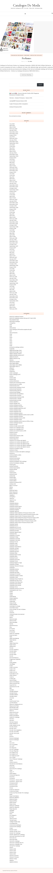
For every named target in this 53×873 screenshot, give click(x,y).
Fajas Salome (13, 640)
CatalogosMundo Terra (15, 590)
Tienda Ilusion (13, 820)
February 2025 (13, 128)
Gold (11, 661)
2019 (11, 336)
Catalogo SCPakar (14, 564)
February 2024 (13, 138)
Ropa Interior (13, 802)
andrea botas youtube (15, 400)
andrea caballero (14, 401)
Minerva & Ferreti (14, 712)
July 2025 (12, 124)
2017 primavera (13, 332)
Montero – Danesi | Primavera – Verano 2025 (21, 98)
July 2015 (12, 286)
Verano (11, 847)
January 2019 (13, 220)
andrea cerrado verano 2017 (17, 426)
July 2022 (12, 159)
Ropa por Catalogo (14, 805)
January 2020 (13, 201)
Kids (11, 688)
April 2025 (12, 125)
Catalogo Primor (14, 561)
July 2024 (12, 136)
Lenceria (12, 698)
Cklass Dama (13, 599)
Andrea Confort (14, 432)
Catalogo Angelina (14, 509)
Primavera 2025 (14, 786)
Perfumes (26, 55)
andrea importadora (15, 467)
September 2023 (14, 143)
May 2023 (12, 148)
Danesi (11, 623)
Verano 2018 (13, 849)
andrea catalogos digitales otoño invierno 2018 (21, 414)
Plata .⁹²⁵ (12, 772)
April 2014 (12, 305)
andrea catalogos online (16, 419)
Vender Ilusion (13, 829)
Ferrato (11, 648)
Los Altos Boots (13, 702)
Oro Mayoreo (13, 747)
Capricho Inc (13, 500)
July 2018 (12, 230)
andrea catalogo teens (15, 410)
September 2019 (14, 207)
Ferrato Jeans (13, 651)
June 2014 (12, 304)
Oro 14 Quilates (14, 744)
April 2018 (12, 235)
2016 (11, 326)
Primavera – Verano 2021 (16, 781)
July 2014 (12, 302)
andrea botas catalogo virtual (17, 387)
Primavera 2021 (13, 784)
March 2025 (13, 127)
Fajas (11, 636)
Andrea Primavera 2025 (16, 107)
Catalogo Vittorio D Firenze (16, 566)
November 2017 (14, 243)
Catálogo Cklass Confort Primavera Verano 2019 (22, 516)
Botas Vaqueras (13, 492)
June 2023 (12, 146)
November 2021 (14, 170)
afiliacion (12, 368)
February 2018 (13, 238)
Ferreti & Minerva (14, 657)
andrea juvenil (13, 474)
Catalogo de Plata (14, 530)
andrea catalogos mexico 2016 (17, 418)
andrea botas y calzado (15, 398)
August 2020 (13, 191)
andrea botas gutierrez (15, 390)
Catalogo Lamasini (14, 548)
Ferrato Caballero (14, 649)
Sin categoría (13, 815)
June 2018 (12, 231)
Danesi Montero (14, 625)
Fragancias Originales (17, 55)
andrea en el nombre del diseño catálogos (20, 445)
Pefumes (12, 765)
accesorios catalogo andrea (16, 347)
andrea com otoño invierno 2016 (18, 430)
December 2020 (14, 185)
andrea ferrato (13, 456)
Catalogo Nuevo (14, 558)
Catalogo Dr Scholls (15, 535)
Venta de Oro (13, 837)
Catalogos (12, 567)
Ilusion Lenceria (14, 667)
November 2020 (14, 186)
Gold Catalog (13, 662)
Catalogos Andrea (14, 569)
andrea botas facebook (15, 389)
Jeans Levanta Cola (14, 683)
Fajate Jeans (13, 644)
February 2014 (13, 309)
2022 (11, 340)
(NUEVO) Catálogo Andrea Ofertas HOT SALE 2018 (23, 318)
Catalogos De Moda (26, 5)
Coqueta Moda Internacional (17, 614)
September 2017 (14, 246)
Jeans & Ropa (13, 680)
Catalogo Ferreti (14, 541)
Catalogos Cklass (14, 570)
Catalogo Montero (14, 551)
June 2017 (12, 251)
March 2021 (12, 180)
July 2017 (12, 249)
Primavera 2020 (14, 783)
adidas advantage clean (16, 350)
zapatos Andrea (14, 862)
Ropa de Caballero (14, 797)
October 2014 (13, 299)
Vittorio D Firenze (14, 855)
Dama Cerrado (13, 619)
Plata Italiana (13, 773)
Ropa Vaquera (13, 809)
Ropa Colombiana (14, 796)
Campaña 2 (12, 496)
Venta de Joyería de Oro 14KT (17, 836)
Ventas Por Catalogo (36, 55)
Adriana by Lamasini (15, 361)
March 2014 (13, 307)
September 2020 (14, 189)
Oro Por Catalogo (14, 749)
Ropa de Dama (13, 799)
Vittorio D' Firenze (14, 857)
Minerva (12, 710)
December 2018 (14, 222)
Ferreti (11, 656)
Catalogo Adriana (14, 503)
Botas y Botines (13, 493)
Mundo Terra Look (14, 733)
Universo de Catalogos (15, 825)
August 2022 (13, 157)
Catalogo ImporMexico (15, 546)
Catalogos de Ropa (14, 572)
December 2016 (14, 260)
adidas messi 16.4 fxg (15, 358)
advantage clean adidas (16, 365)
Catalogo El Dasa (14, 537)
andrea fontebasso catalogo (17, 463)
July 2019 (12, 210)
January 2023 (13, 153)
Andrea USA (13, 484)
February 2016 (13, 276)
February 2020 (13, 199)
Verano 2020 (13, 852)
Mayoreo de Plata (14, 706)
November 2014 (14, 297)
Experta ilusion (13, 635)
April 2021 (12, 178)
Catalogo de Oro (14, 525)
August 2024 (13, 135)
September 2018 (14, 227)
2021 (11, 339)
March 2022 (13, 165)
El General (12, 632)
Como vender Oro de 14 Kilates (17, 609)
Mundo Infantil (13, 726)
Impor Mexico (13, 675)
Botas (11, 488)
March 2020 (13, 198)
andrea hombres (14, 466)
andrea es (12, 453)
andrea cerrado (13, 424)
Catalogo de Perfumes (15, 529)
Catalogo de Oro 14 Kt (15, 527)
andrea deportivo (14, 439)
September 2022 (14, 156)
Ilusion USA (12, 669)
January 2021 (13, 183)
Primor (11, 788)
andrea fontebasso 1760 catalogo (18, 461)
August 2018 (13, 228)
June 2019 (12, 212)
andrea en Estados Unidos (16, 448)
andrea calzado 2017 (15, 403)
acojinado (12, 348)
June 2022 (12, 161)
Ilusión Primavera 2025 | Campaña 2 (19, 104)
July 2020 (12, 193)
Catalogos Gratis (14, 577)
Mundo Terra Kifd (14, 731)
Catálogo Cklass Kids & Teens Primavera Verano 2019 (23, 521)
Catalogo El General (15, 538)
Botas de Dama (13, 490)
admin (30, 61)
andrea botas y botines (15, 395)
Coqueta (12, 612)
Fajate (11, 641)
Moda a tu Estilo (14, 714)
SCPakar (12, 812)
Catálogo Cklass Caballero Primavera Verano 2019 (22, 512)
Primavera (12, 778)
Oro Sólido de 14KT (14, 755)
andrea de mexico (14, 437)
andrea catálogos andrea (16, 413)
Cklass (11, 591)
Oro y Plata (12, 757)
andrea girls (13, 464)
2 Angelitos (12, 323)
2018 (11, 334)
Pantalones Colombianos (16, 763)
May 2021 (12, 177)
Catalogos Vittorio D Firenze (17, 588)
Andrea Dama (13, 434)
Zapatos (12, 860)
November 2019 (14, 204)
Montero (12, 718)
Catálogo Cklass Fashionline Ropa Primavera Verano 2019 (24, 517)
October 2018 (13, 225)
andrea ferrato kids (14, 459)
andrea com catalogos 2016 (17, 427)
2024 (11, 344)
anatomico (12, 371)
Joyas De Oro (13, 685)
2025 (11, 345)
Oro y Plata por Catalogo (16, 759)
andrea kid (12, 476)
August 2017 (13, 247)
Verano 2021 (13, 854)
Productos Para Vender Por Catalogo (19, 792)
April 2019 (12, 215)
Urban (11, 828)
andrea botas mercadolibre (17, 393)
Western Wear (13, 858)
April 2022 (12, 164)
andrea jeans (13, 472)
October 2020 (13, 188)
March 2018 (13, 236)
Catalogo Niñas (13, 553)
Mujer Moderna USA (15, 725)
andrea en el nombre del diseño (18, 440)
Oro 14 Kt (12, 743)
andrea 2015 (13, 377)
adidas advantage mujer (16, 352)
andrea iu (12, 471)
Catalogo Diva (13, 533)
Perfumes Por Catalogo (16, 768)
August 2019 (13, 209)
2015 (11, 324)
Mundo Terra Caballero (16, 730)
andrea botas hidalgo (15, 392)
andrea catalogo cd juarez (16, 406)
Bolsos (11, 487)
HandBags (12, 664)
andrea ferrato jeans (15, 458)
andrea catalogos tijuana (16, 422)
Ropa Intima (13, 804)
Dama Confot (13, 620)
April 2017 (12, 254)
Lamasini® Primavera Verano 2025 (18, 101)
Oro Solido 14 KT (14, 752)
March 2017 (12, 255)
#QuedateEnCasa (14, 319)
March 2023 (13, 151)
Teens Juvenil (13, 818)
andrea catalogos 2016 (15, 411)
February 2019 (13, 218)
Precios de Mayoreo (15, 775)
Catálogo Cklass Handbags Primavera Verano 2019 (22, 519)
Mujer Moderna (14, 723)
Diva (11, 627)
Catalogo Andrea (14, 504)
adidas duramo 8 (14, 356)
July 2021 (12, 173)
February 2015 (13, 292)
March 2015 (12, 291)
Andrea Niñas (13, 479)
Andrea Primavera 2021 (15, 482)
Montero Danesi (14, 722)
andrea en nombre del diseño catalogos (20, 451)
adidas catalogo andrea (15, 353)
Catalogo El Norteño (15, 540)
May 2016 (12, 272)
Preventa (12, 776)
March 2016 (12, 275)
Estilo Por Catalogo (14, 633)
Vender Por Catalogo (15, 833)
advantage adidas (14, 363)
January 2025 (13, 130)
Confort (12, 611)
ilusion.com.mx (13, 672)
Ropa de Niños (13, 801)
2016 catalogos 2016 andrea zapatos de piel (21, 329)
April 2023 (12, 149)
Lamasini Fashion (14, 694)
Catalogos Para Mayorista (16, 582)
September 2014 (14, 300)
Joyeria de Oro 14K (14, 686)
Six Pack (12, 817)
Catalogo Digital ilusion (15, 532)
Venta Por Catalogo (15, 841)
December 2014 (14, 296)
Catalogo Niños (13, 556)
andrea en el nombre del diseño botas (19, 443)
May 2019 (12, 214)
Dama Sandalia (13, 622)
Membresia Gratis (14, 707)
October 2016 (13, 264)
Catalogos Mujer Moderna (16, 578)
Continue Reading (26, 74)
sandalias (12, 810)
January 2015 (13, 294)
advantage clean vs (14, 366)
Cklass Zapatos (13, 604)
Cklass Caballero (14, 598)
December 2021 (14, 169)
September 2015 (14, 283)
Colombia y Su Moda (15, 606)
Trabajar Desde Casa (15, 821)
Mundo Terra (13, 728)
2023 (11, 342)
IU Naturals (12, 678)
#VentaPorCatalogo (15, 321)
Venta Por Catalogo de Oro (16, 842)
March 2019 (12, 217)
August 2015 (13, 284)
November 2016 (14, 262)
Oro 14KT (12, 746)
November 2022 (14, 154)
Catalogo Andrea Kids (15, 508)
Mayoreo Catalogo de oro (16, 704)
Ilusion (11, 665)
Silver (11, 813)
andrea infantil (13, 469)
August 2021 (13, 172)
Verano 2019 (13, 850)
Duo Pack (12, 630)
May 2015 (12, 289)
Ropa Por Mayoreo (14, 807)
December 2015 (14, 280)
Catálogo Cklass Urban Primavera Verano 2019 (21, 522)
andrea (11, 376)
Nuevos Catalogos (14, 738)
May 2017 (12, 252)
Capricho (12, 498)
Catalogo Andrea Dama (16, 506)
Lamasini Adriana (14, 691)
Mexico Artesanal (14, 709)
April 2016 (12, 273)
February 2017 (13, 257)
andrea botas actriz (14, 385)
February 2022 (13, 167)
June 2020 (12, 194)
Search (40, 84)
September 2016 (14, 265)
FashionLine (13, 646)
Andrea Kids (13, 477)
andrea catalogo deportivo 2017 (18, 408)
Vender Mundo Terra (15, 831)
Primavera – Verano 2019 (16, 780)
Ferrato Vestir (13, 654)
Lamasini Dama (13, 693)
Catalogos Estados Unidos (16, 575)
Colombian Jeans (14, 607)
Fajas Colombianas (14, 638)
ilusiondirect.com (14, 673)
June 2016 (12, 270)
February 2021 (13, 181)
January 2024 (13, 140)
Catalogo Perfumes (15, 559)
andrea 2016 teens (14, 381)
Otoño (11, 760)
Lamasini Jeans (13, 696)
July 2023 (12, 144)
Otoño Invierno (13, 762)
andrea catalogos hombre (16, 416)
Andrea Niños (13, 480)
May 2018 (12, 233)
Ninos (11, 735)
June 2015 (12, 288)
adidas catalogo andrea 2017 (17, 355)
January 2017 (13, 259)
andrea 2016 (13, 379)
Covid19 (11, 615)
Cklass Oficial (13, 603)
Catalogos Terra (14, 587)
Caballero (12, 495)
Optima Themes (13, 870)
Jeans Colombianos (14, 681)
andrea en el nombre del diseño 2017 (19, 442)
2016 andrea (13, 328)
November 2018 (14, 223)
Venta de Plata (13, 839)
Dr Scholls (12, 628)
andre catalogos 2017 (15, 374)
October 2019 (13, 206)
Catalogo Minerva (14, 550)
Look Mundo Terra (14, 701)
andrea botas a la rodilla (16, 384)
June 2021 (12, 175)
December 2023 (14, 141)
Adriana (11, 360)
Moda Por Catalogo (14, 717)
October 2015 (13, 281)
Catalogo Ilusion (14, 545)
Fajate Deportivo (14, 643)
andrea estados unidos (15, 455)
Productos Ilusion (14, 791)
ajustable (12, 369)
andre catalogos (14, 373)
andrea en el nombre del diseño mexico (20, 447)
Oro (11, 741)
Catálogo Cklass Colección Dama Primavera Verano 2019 (24, 514)
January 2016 (13, 278)
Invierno (12, 677)
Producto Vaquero (14, 789)
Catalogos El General (15, 574)
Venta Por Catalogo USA (16, 844)
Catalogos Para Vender (15, 583)
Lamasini (12, 689)
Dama (11, 617)
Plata (11, 770)
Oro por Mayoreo (14, 751)
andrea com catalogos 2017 (17, 429)
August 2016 (13, 267)
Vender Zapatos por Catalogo (17, 834)
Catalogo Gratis (13, 543)
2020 (11, 337)
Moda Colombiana (14, 715)
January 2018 (13, 239)
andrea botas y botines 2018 (17, 397)
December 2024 (14, 132)
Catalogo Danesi (14, 524)
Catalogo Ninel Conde (15, 554)
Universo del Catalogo (15, 826)
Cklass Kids (12, 601)
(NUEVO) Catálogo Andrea (16, 316)
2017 (11, 331)
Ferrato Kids (13, 652)
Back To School (13, 485)
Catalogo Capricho (14, 511)
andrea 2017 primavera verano (17, 382)
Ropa (11, 794)
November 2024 (14, 133)
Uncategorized (13, 823)
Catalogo (12, 501)
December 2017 (14, 241)
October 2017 (13, 244)
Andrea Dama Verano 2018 (16, 435)
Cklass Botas (13, 596)
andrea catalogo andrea (16, 405)
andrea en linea (14, 450)
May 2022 (12, 162)
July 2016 (12, 268)
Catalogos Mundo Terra (16, 580)
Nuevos (11, 736)
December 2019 (14, 202)
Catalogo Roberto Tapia (16, 562)
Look (11, 699)
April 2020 (12, 196)
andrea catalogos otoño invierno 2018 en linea (21, 421)
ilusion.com (12, 670)
